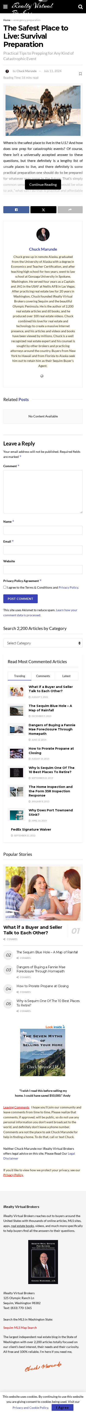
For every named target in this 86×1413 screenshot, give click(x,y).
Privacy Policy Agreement (22, 581)
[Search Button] (80, 6)
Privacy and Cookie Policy (30, 1407)
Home (6, 20)
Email (8, 541)
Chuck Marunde (27, 71)
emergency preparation (27, 20)
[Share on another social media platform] (70, 209)
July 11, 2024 (53, 71)
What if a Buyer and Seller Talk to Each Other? (51, 689)
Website (9, 561)
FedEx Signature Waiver (31, 829)
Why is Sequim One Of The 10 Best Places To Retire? (52, 770)
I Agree (62, 1407)
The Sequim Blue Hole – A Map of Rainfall (50, 708)
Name (8, 521)
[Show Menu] (5, 6)
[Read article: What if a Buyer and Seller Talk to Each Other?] (43, 892)
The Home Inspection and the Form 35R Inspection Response (51, 791)
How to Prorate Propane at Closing (43, 986)
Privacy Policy (68, 587)
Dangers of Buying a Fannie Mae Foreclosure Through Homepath (52, 729)
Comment (11, 466)
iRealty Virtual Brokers (32, 9)
